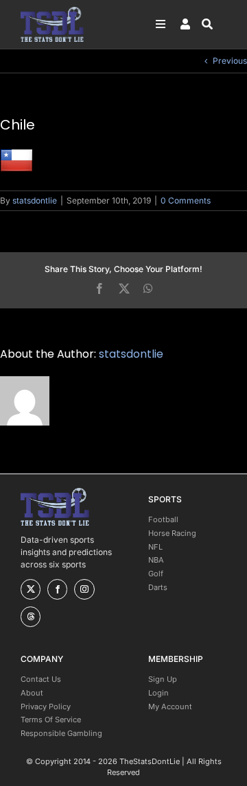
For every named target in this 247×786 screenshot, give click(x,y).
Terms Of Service (51, 719)
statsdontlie (34, 200)
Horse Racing (172, 533)
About (32, 693)
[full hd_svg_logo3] (52, 10)
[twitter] (30, 589)
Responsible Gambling (61, 733)
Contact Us (41, 679)
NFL (155, 547)
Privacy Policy (46, 706)
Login (158, 693)
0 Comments (186, 200)
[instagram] (84, 589)
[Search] (214, 24)
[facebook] (57, 589)
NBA (156, 560)
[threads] (30, 616)
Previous (230, 61)
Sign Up (162, 679)
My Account (170, 706)
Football (163, 519)
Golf (155, 573)
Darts (157, 587)
